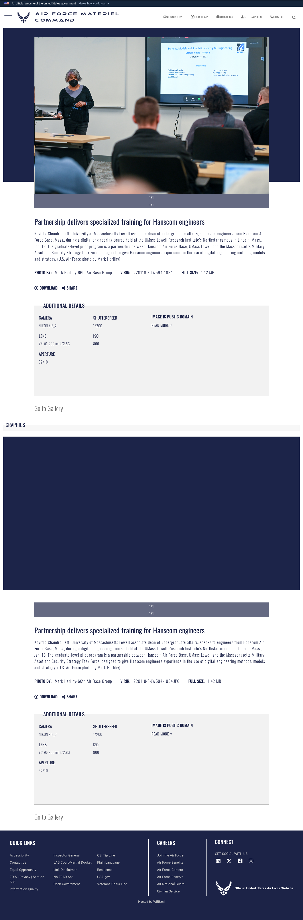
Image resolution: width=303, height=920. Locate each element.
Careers (166, 842)
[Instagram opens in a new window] (251, 861)
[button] (94, 3)
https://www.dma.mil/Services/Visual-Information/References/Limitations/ (204, 360)
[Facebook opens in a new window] (240, 861)
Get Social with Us (231, 854)
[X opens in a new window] (229, 861)
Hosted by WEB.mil (151, 901)
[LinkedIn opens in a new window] (218, 861)
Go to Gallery (48, 408)
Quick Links (22, 842)
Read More (161, 325)
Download (47, 288)
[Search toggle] (295, 17)
